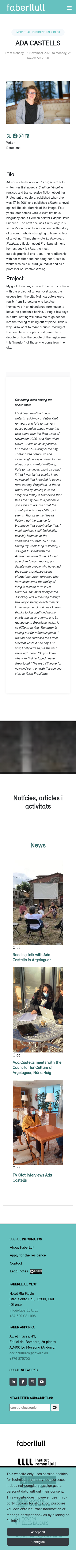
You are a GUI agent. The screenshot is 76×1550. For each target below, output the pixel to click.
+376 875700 (20, 1358)
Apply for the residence (28, 1255)
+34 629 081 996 (23, 1316)
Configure (38, 1542)
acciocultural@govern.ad (29, 1353)
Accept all (38, 1532)
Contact (16, 1263)
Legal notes (19, 1271)
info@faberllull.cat (24, 1310)
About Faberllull (22, 1247)
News (38, 845)
